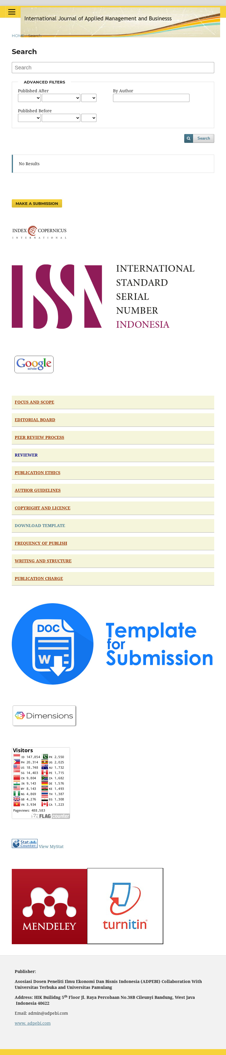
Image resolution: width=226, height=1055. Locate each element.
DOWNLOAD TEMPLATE (40, 525)
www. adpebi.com (33, 1023)
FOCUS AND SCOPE (34, 402)
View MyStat (51, 846)
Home (18, 35)
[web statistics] (25, 846)
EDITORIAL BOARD (35, 419)
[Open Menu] (12, 12)
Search (203, 138)
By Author (123, 90)
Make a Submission (37, 203)
